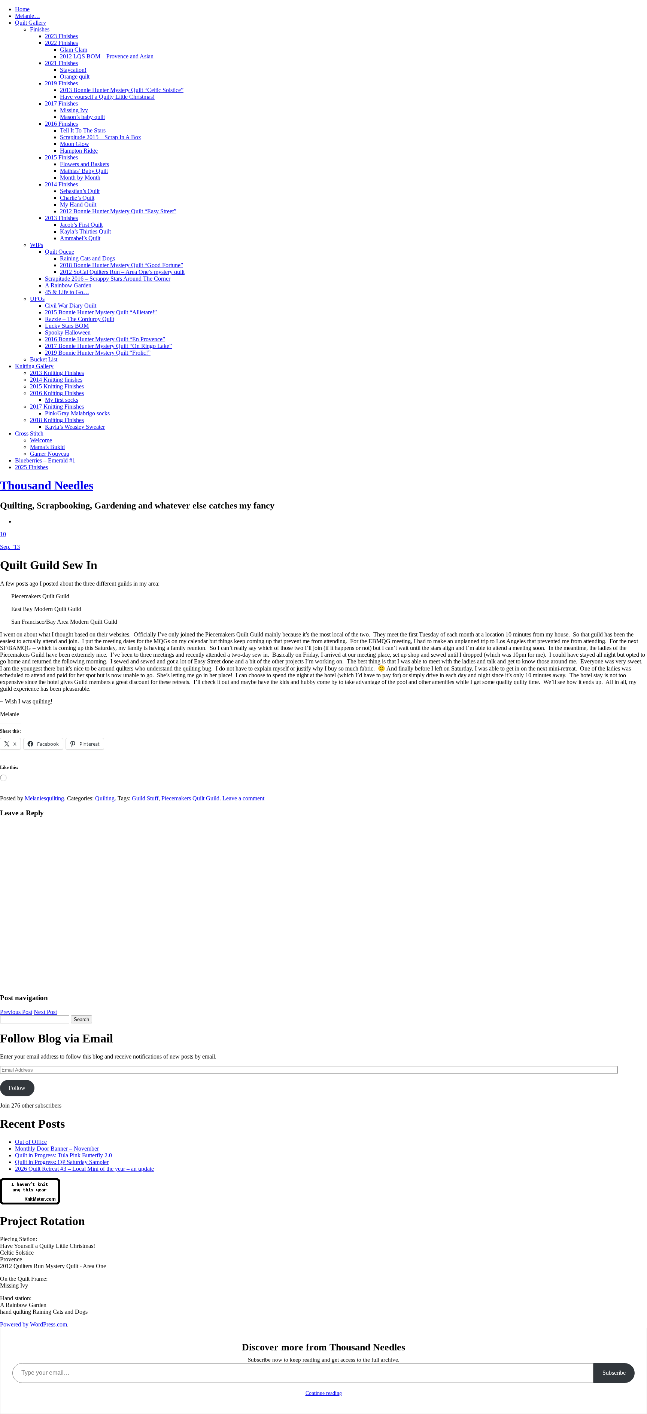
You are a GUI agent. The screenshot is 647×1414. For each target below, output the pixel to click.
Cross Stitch (29, 433)
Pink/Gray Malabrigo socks (77, 413)
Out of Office (31, 1142)
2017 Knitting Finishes (57, 406)
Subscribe (614, 1372)
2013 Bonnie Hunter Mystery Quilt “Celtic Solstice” (121, 90)
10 (3, 534)
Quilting (105, 798)
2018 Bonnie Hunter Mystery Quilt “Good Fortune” (121, 265)
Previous (16, 1012)
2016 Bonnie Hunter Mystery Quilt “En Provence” (105, 339)
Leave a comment (243, 798)
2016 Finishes (61, 123)
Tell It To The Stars (83, 130)
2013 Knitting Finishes (57, 373)
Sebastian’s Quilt (80, 191)
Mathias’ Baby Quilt (84, 171)
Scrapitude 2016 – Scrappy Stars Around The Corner (107, 278)
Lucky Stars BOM (67, 326)
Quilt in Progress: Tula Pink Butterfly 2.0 (63, 1155)
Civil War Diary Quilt (70, 305)
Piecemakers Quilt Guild (190, 798)
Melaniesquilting (44, 798)
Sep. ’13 (10, 547)
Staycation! (73, 70)
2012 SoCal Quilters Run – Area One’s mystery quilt (122, 272)
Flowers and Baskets (84, 164)
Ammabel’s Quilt (80, 238)
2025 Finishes (31, 467)
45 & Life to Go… (67, 292)
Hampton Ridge (79, 150)
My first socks (61, 400)
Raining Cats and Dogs (87, 258)
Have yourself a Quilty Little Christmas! (107, 97)
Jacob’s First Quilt (81, 225)
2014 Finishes (61, 184)
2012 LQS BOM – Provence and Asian (107, 56)
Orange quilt (74, 76)
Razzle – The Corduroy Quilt (79, 319)
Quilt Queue (59, 251)
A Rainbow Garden (68, 285)
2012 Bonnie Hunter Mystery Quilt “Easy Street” (118, 211)
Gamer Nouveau (49, 454)
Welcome (41, 440)
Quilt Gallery (30, 22)
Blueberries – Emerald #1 (45, 460)
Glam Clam (73, 49)
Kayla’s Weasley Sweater (75, 427)
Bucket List (43, 359)
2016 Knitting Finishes (57, 393)
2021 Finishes (61, 63)
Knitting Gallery (34, 366)
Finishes (39, 29)
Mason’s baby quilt (82, 117)
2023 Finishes (61, 36)
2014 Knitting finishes (56, 379)
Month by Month (80, 177)
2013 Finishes (61, 218)
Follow (17, 1088)
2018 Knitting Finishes (57, 420)
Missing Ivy (74, 110)
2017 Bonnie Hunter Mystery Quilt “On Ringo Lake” (108, 346)
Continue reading (324, 1393)
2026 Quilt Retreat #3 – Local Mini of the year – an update (84, 1169)
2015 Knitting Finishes (57, 386)
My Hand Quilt (78, 204)
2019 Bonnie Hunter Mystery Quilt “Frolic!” (98, 352)
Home (22, 9)
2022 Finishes (61, 43)
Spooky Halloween (68, 332)
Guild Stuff (145, 798)
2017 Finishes (61, 103)
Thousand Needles (46, 485)
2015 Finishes (61, 157)
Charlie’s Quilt (77, 198)
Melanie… (27, 16)
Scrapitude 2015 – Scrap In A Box (100, 137)
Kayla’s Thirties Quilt (85, 231)
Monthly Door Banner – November (57, 1148)
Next (45, 1012)
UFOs (37, 299)
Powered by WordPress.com (33, 1324)
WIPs (36, 245)
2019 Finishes (61, 83)
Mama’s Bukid (47, 447)
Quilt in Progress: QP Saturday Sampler (62, 1162)
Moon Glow (74, 144)
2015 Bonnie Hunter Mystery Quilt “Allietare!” (101, 312)
